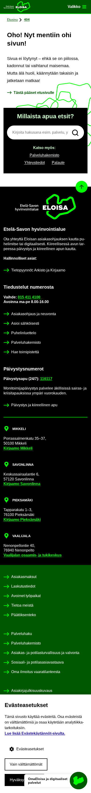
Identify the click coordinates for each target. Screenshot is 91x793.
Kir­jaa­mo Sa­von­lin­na (22, 484)
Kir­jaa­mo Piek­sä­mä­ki (22, 520)
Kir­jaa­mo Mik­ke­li (18, 448)
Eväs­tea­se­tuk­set (30, 749)
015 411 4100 (29, 297)
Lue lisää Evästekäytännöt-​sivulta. (35, 733)
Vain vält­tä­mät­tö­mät (26, 764)
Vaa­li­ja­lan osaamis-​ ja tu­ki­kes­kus (33, 555)
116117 (46, 379)
